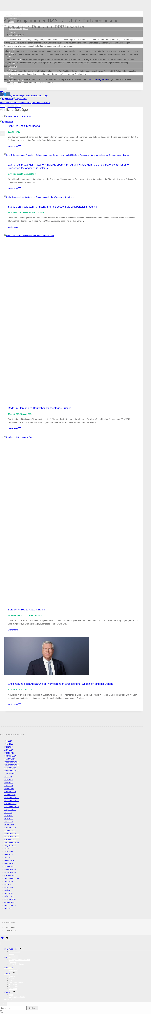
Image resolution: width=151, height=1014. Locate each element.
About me (10, 84)
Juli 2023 (8, 848)
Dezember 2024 (11, 798)
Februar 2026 (10, 756)
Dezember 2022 (11, 869)
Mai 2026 (8, 747)
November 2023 (11, 836)
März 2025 (9, 789)
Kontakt (7, 992)
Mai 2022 (8, 890)
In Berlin (7, 957)
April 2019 (8, 908)
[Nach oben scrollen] (2, 938)
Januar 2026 (9, 759)
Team (11, 77)
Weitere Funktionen (16, 36)
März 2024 (9, 824)
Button (18, 118)
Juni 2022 (8, 887)
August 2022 (10, 881)
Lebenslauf (13, 42)
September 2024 (11, 807)
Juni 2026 (8, 744)
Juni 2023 (8, 851)
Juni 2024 (8, 815)
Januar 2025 (9, 795)
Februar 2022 (10, 899)
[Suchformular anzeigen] (3, 89)
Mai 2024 (8, 818)
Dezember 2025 (11, 762)
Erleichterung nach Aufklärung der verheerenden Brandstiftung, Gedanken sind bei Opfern (60, 683)
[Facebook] (2, 94)
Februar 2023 (10, 863)
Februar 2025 (10, 792)
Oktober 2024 (10, 804)
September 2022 (11, 878)
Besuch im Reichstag (16, 60)
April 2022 (8, 893)
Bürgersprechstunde (16, 80)
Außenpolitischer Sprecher (18, 29)
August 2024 (10, 810)
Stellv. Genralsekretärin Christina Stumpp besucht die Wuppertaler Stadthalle (52, 206)
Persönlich (8, 968)
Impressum (10, 927)
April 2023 (8, 857)
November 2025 (11, 765)
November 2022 (11, 872)
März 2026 (9, 753)
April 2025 (8, 786)
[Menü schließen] (0, 943)
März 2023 (9, 860)
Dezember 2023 (11, 833)
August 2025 (10, 774)
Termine (12, 50)
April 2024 (8, 821)
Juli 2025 (8, 777)
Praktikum (12, 70)
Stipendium (13, 67)
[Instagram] (8, 94)
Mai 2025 (8, 783)
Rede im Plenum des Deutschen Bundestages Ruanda (39, 408)
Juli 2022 (8, 884)
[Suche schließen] (3, 1004)
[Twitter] (5, 94)
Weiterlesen (14, 146)
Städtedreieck (14, 18)
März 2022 (9, 896)
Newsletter (13, 63)
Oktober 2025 (10, 768)
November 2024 (11, 801)
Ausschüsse (13, 32)
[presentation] (73, 155)
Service (7, 973)
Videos (11, 22)
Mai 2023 (8, 854)
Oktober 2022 (10, 875)
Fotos (11, 56)
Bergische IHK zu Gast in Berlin (26, 609)
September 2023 (11, 842)
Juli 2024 (8, 813)
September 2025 (11, 771)
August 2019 (10, 905)
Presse (11, 53)
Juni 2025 (8, 780)
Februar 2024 (10, 827)
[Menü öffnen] (2, 133)
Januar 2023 (9, 866)
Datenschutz (11, 930)
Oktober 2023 (10, 839)
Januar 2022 (9, 902)
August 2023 (10, 845)
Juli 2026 (8, 741)
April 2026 (8, 750)
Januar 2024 (9, 830)
